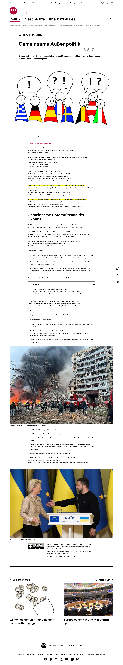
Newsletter (49, 654)
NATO (36, 284)
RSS (56, 654)
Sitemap (40, 654)
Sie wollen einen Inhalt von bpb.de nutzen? (62, 556)
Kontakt (62, 654)
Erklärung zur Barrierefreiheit (96, 654)
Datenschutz (31, 654)
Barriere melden (79, 654)
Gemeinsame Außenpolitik (93, 25)
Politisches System (41, 25)
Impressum (21, 654)
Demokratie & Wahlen (28, 25)
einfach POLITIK (53, 25)
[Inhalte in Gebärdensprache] (107, 3)
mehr (93, 3)
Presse (70, 654)
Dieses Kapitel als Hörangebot (40, 143)
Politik (18, 25)
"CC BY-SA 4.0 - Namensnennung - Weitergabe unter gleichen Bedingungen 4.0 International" (70, 546)
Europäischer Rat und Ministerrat (86, 620)
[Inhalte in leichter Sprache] (102, 3)
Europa (82, 25)
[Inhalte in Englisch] (112, 3)
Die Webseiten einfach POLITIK (68, 25)
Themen (12, 25)
